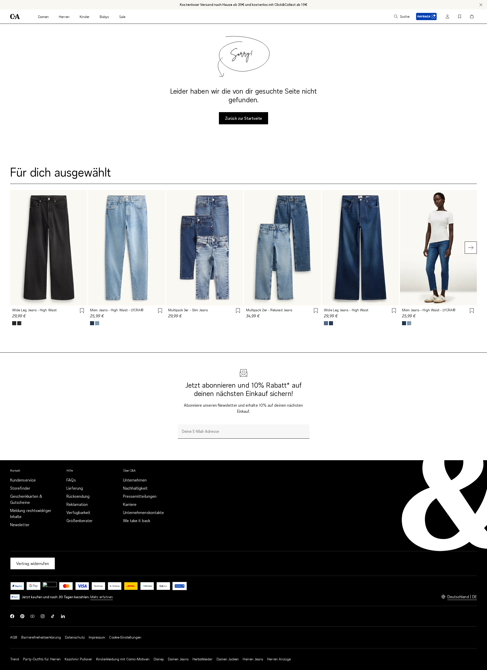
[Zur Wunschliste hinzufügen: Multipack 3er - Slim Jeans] (238, 311)
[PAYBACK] (426, 16)
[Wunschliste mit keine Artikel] (460, 16)
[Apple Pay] (50, 586)
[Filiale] (163, 586)
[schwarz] (14, 323)
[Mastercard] (66, 586)
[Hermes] (147, 586)
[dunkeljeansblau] (331, 323)
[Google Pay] (33, 586)
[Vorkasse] (115, 586)
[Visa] (82, 586)
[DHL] (131, 586)
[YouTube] (32, 616)
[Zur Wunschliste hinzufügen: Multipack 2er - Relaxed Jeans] (316, 311)
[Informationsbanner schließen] (481, 4)
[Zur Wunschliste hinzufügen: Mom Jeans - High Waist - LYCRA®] (160, 311)
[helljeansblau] (97, 323)
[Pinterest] (22, 616)
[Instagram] (43, 616)
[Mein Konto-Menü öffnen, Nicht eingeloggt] (447, 16)
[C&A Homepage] (15, 16)
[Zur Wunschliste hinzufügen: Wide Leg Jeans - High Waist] (82, 311)
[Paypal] (17, 586)
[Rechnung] (98, 586)
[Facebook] (12, 616)
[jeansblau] (92, 323)
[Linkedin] (63, 616)
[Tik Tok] (53, 616)
